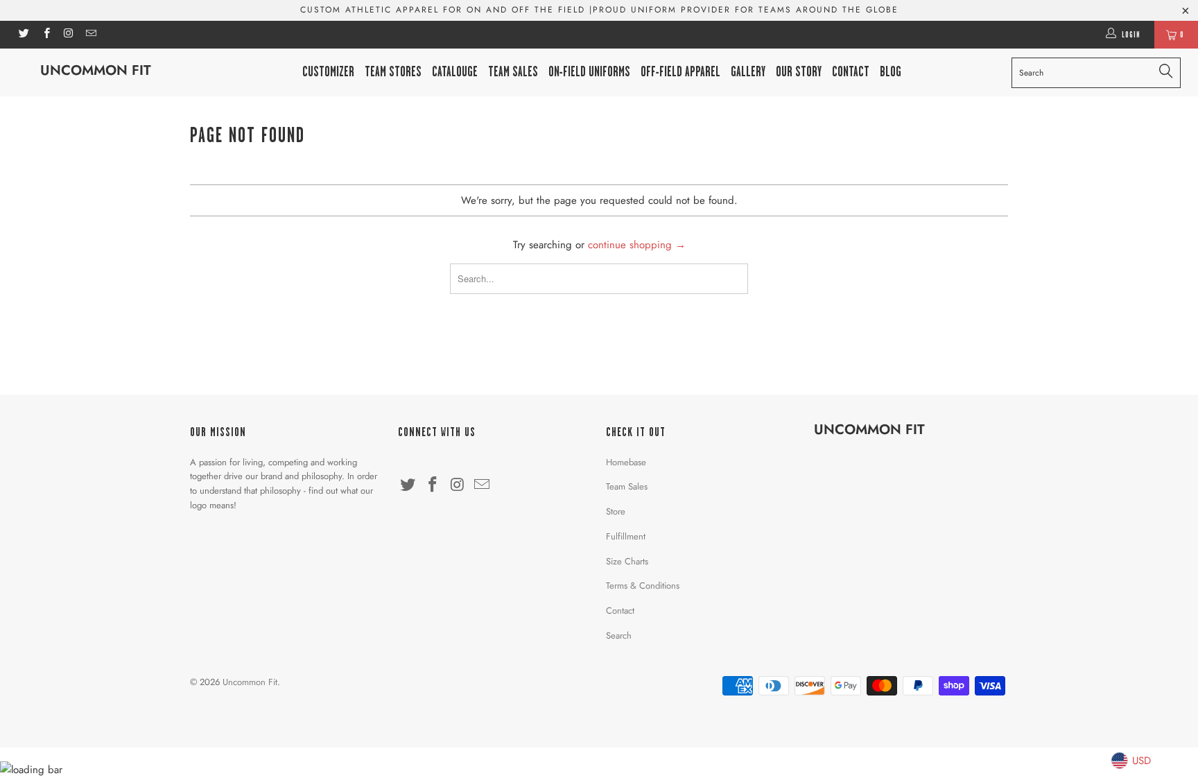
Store (615, 511)
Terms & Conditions (642, 585)
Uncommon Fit (95, 70)
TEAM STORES (393, 71)
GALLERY (748, 71)
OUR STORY (799, 71)
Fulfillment (625, 536)
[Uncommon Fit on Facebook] (45, 35)
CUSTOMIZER (328, 71)
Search (619, 635)
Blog (890, 71)
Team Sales (513, 71)
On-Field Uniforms (589, 71)
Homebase (626, 462)
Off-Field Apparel (680, 71)
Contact (620, 610)
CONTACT (850, 71)
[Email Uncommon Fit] (90, 35)
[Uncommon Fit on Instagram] (68, 35)
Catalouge (455, 71)
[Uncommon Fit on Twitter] (23, 35)
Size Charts (627, 561)
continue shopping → (637, 244)
